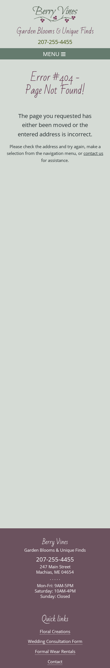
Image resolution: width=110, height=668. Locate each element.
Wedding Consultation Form (55, 641)
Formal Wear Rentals (55, 651)
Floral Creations (55, 631)
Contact (55, 661)
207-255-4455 (55, 42)
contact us (93, 153)
